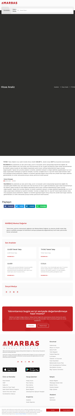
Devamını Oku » (11, 256)
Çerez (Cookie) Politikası (21, 413)
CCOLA (43, 264)
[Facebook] (21, 361)
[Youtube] (29, 361)
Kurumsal (6, 10)
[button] (31, 326)
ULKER (9, 264)
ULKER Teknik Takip (14, 249)
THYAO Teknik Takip (48, 249)
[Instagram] (25, 361)
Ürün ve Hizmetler (15, 10)
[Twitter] (18, 361)
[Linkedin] (32, 361)
